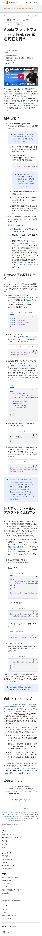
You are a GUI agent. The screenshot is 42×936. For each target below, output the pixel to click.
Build (36, 16)
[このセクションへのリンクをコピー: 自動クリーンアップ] (34, 699)
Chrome (4, 909)
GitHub (4, 847)
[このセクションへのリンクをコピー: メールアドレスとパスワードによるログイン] (11, 626)
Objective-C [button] (29, 312)
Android (4, 906)
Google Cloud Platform (9, 915)
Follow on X (5, 862)
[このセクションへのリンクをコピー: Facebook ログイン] (24, 603)
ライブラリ (5, 844)
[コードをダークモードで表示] (33, 164)
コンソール (27, 219)
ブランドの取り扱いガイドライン (12, 890)
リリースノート (6, 887)
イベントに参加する (8, 869)
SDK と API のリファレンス (10, 838)
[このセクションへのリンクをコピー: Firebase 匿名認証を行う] (9, 279)
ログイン (37, 2)
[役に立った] (23, 20)
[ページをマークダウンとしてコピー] (12, 44)
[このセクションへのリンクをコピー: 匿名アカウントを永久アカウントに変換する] (6, 516)
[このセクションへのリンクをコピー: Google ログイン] (22, 568)
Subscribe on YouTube (8, 865)
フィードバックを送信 (13, 24)
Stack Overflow (6, 880)
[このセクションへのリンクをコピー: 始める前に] (21, 118)
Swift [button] (19, 312)
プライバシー (13, 926)
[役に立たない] (26, 20)
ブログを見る (6, 856)
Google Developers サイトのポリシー (15, 818)
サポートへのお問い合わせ (10, 877)
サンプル (4, 841)
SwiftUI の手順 (28, 378)
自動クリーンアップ (26, 265)
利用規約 (4, 926)
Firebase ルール (20, 789)
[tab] (12, 312)
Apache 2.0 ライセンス (13, 816)
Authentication (26, 8)
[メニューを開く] (3, 2)
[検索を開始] (27, 2)
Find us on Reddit (7, 859)
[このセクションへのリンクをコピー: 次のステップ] (25, 781)
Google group (6, 884)
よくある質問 (6, 893)
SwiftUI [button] (12, 312)
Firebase (6, 16)
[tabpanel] (23, 323)
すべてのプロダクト (8, 918)
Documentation (9, 8)
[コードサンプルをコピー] (36, 164)
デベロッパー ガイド (8, 835)
